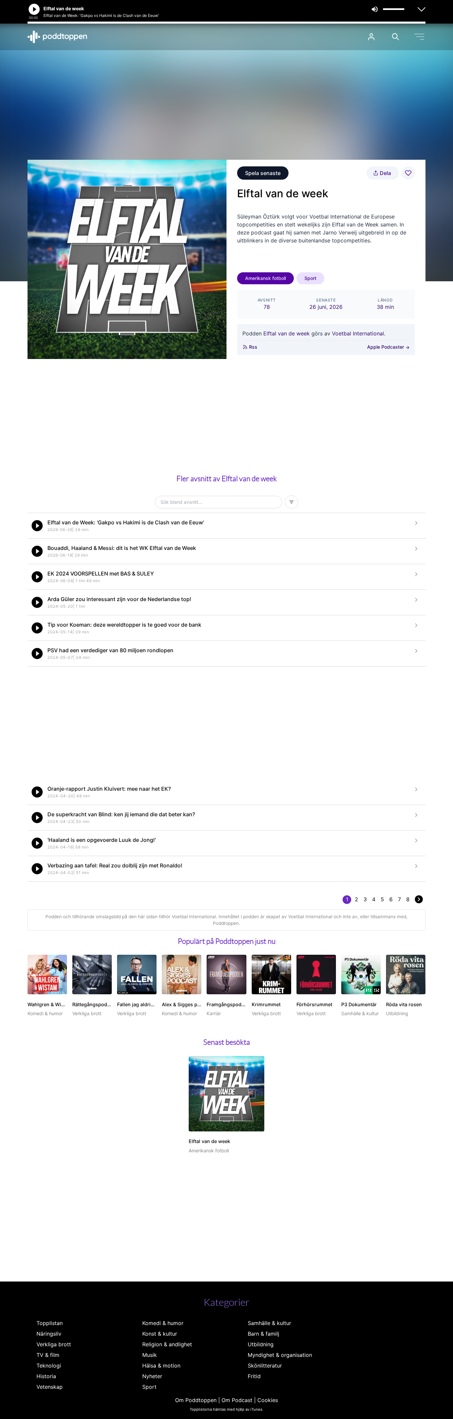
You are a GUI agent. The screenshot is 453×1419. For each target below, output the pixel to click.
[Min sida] (371, 36)
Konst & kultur (159, 1333)
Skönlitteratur (265, 1365)
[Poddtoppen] (57, 37)
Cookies (267, 1400)
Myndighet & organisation (280, 1355)
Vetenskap (49, 1386)
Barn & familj (263, 1333)
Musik (149, 1355)
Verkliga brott (53, 1344)
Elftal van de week (286, 333)
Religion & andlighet (167, 1344)
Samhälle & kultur (269, 1323)
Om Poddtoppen (196, 1400)
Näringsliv (48, 1333)
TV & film (47, 1355)
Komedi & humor (162, 1323)
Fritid (254, 1376)
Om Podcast (237, 1400)
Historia (46, 1376)
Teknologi (48, 1365)
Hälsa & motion (161, 1365)
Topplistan (49, 1323)
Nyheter (152, 1376)
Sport (310, 278)
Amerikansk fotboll (265, 278)
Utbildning (261, 1344)
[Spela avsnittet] (37, 526)
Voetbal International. (358, 333)
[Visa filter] (291, 502)
